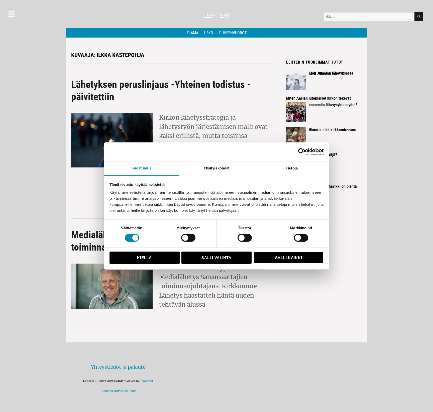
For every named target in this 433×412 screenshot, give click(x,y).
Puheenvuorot (233, 33)
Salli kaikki (288, 258)
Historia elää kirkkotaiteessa (332, 129)
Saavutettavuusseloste (118, 391)
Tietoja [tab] (292, 168)
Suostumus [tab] (141, 168)
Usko (208, 33)
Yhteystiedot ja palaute (118, 367)
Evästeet (146, 381)
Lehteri (216, 15)
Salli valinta (216, 258)
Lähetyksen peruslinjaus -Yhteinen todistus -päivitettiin (161, 90)
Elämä (192, 33)
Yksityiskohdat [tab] (216, 168)
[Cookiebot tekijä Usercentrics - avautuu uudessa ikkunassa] (302, 151)
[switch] (188, 238)
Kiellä (144, 258)
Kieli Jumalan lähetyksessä (331, 73)
